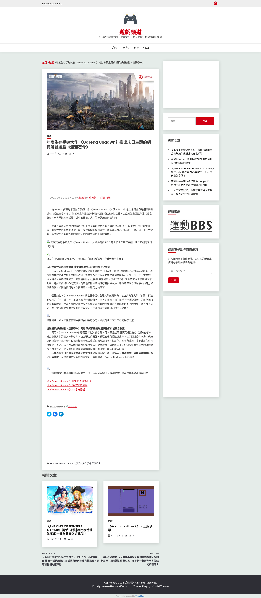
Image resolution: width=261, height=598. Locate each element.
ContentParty (72, 407)
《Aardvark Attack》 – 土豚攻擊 (130, 528)
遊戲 (114, 47)
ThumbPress (140, 596)
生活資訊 (125, 47)
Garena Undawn (67, 463)
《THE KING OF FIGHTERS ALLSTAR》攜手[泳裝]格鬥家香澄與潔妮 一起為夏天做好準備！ (69, 530)
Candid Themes (160, 586)
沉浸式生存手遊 (83, 463)
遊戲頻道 (130, 32)
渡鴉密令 (96, 463)
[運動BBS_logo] (191, 231)
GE (73, 153)
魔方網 (82, 197)
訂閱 (173, 280)
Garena (54, 463)
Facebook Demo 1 (52, 3)
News (146, 47)
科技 (136, 47)
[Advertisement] (100, 175)
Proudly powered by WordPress (109, 586)
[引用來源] (105, 197)
